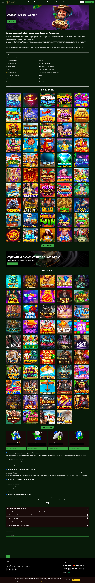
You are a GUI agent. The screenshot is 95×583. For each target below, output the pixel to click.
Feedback (8, 539)
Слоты (43, 1)
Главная (35, 565)
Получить (12, 21)
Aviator (58, 1)
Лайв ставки (51, 1)
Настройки (68, 579)
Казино (31, 1)
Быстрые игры (66, 1)
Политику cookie (31, 581)
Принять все (76, 579)
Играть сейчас (12, 264)
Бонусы (37, 1)
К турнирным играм (11, 448)
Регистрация (89, 2)
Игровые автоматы (38, 567)
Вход (82, 2)
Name (7, 533)
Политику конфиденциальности (41, 581)
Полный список (47, 245)
